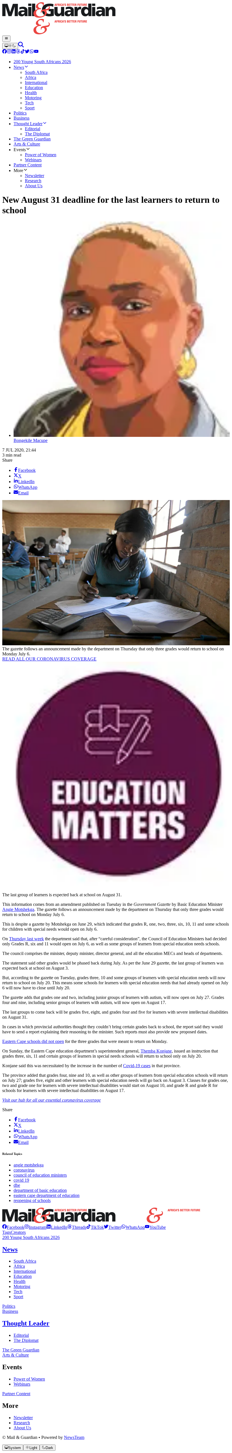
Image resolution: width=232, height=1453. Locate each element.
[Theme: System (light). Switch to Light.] (10, 46)
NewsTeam (74, 1437)
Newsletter (23, 1417)
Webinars (22, 1384)
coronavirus (24, 1170)
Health (19, 1281)
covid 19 (21, 1180)
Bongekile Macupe (31, 440)
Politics (8, 1306)
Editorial (21, 1335)
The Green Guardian (20, 1350)
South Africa (25, 1261)
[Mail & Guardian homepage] (116, 19)
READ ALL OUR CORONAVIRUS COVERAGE (49, 659)
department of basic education (40, 1190)
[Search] (21, 45)
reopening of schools (32, 1200)
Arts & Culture (15, 1355)
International (25, 1271)
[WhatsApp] (31, 52)
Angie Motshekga (18, 909)
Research (22, 1422)
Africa (19, 1266)
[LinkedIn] (13, 52)
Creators (18, 1232)
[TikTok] (22, 52)
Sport (18, 1296)
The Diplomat (26, 1340)
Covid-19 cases (137, 1065)
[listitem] (13, 1227)
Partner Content (16, 1393)
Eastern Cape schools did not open (33, 1041)
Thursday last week (26, 938)
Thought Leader (26, 1323)
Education (23, 1276)
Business (10, 1311)
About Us (22, 1427)
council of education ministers (40, 1175)
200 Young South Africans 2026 (31, 1237)
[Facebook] (4, 52)
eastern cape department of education (47, 1195)
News (10, 1249)
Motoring (22, 1286)
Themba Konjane (156, 1051)
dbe (17, 1185)
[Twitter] (27, 52)
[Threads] (18, 52)
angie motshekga (29, 1165)
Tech (18, 1291)
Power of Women (29, 1379)
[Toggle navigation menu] (6, 39)
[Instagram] (9, 52)
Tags (6, 1232)
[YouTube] (36, 52)
